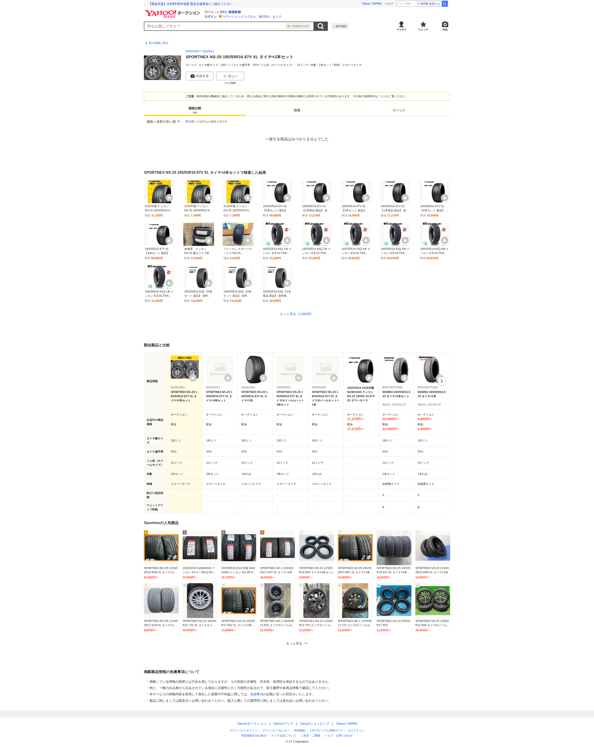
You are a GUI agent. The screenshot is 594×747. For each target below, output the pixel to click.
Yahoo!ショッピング (314, 723)
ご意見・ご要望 (310, 735)
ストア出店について (283, 735)
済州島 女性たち (430, 3)
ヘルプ (388, 3)
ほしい (233, 76)
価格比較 (194, 110)
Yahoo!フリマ (283, 723)
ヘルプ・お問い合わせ (339, 735)
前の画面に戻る (158, 43)
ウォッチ (423, 29)
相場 (297, 110)
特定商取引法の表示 (253, 735)
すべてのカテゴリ (298, 26)
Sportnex (208, 51)
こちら (382, 96)
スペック (399, 110)
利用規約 (300, 730)
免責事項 (256, 694)
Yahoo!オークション (252, 723)
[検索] (445, 4)
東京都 (190, 121)
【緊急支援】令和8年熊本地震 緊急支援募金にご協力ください (190, 4)
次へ (441, 381)
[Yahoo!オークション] (173, 11)
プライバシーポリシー (243, 730)
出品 (445, 29)
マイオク (401, 29)
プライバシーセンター (276, 730)
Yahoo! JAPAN (371, 3)
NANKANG (193, 51)
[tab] (195, 110)
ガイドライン (356, 730)
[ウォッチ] (169, 197)
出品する (202, 76)
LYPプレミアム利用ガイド (326, 730)
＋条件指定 (340, 26)
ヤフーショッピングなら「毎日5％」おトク (252, 16)
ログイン (211, 16)
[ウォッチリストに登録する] (193, 378)
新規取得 (235, 12)
